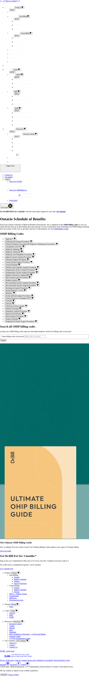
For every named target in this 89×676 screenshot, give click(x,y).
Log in (8, 179)
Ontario (16, 577)
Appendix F (10, 239)
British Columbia (20, 579)
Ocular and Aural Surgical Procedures (18, 296)
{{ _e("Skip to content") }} (10, 1)
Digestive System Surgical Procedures (19, 257)
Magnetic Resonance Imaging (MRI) (18, 275)
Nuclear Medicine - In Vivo (15, 290)
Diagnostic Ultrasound (13, 252)
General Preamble (12, 265)
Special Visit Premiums (14, 314)
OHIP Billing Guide (61, 229)
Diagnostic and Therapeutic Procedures (19, 254)
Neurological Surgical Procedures (17, 288)
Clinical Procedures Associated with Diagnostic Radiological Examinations (31, 244)
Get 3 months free (6, 569)
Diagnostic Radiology (13, 249)
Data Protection (59, 660)
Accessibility (48, 660)
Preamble (9, 301)
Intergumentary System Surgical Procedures (21, 272)
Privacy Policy (13, 675)
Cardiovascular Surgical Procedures (18, 241)
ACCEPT (4, 675)
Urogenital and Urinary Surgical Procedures (20, 321)
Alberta (16, 581)
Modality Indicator (12, 280)
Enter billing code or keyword (13, 336)
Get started (9, 177)
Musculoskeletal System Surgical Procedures (21, 283)
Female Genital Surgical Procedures (18, 262)
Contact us (8, 175)
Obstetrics (9, 293)
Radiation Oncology (12, 309)
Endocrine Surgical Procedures (16, 259)
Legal (68, 660)
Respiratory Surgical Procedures (17, 311)
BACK (12, 10)
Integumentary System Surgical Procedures (20, 270)
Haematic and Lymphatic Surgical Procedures (21, 267)
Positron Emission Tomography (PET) (18, 298)
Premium (9, 303)
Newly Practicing (20, 583)
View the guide (5, 551)
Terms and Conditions (35, 660)
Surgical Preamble (12, 319)
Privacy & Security (7, 660)
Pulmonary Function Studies (15, 306)
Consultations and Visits (14, 247)
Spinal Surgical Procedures (15, 316)
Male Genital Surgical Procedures (17, 278)
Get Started (60, 212)
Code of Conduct (20, 660)
